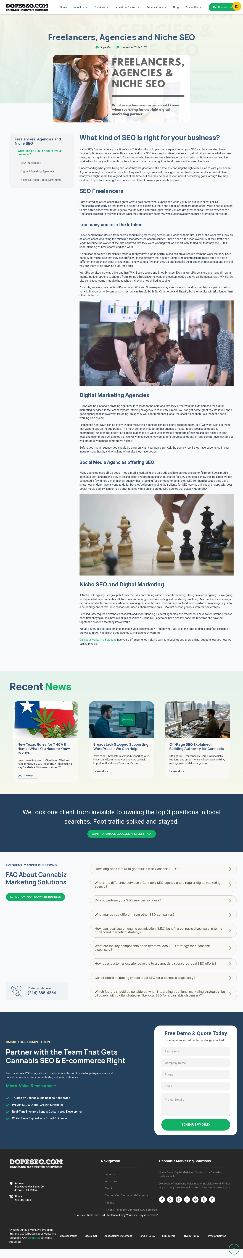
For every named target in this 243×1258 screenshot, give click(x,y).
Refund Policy (147, 1236)
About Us (79, 7)
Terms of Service (216, 1236)
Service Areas (155, 7)
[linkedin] (187, 1199)
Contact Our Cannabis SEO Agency (126, 1195)
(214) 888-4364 (42, 993)
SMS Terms (168, 1236)
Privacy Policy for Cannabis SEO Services (129, 1209)
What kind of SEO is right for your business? (39, 152)
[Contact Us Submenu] (201, 7)
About (108, 1188)
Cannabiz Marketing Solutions (98, 639)
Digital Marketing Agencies (37, 171)
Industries (111, 1181)
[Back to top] (234, 1249)
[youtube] (195, 1199)
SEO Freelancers (30, 162)
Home (63, 7)
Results (109, 1202)
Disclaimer (90, 1236)
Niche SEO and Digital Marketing (40, 180)
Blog (176, 7)
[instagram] (179, 1199)
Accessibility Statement (118, 1236)
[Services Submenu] (108, 7)
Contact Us (192, 7)
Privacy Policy (191, 1236)
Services (100, 7)
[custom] (204, 1199)
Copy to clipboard (236, 6)
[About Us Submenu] (87, 7)
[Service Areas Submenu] (166, 7)
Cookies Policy (68, 1236)
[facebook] (162, 1199)
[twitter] (170, 1199)
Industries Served (125, 7)
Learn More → (27, 775)
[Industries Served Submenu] (139, 7)
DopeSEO (34, 1237)
